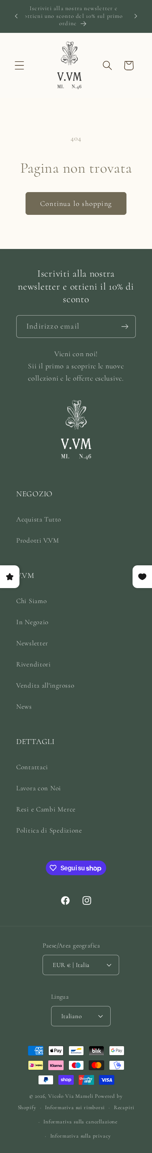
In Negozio (32, 622)
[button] (19, 65)
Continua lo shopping (76, 203)
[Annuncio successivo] (136, 16)
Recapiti (124, 1107)
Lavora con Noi (38, 788)
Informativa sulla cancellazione (80, 1121)
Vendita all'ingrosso (45, 685)
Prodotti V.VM (37, 540)
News (24, 706)
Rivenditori (33, 664)
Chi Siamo (31, 601)
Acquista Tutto (38, 519)
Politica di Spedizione (49, 830)
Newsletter (32, 643)
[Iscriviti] (124, 326)
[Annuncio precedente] (16, 16)
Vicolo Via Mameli (70, 1096)
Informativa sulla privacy (80, 1136)
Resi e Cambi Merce (46, 809)
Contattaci (32, 767)
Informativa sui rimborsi (75, 1107)
